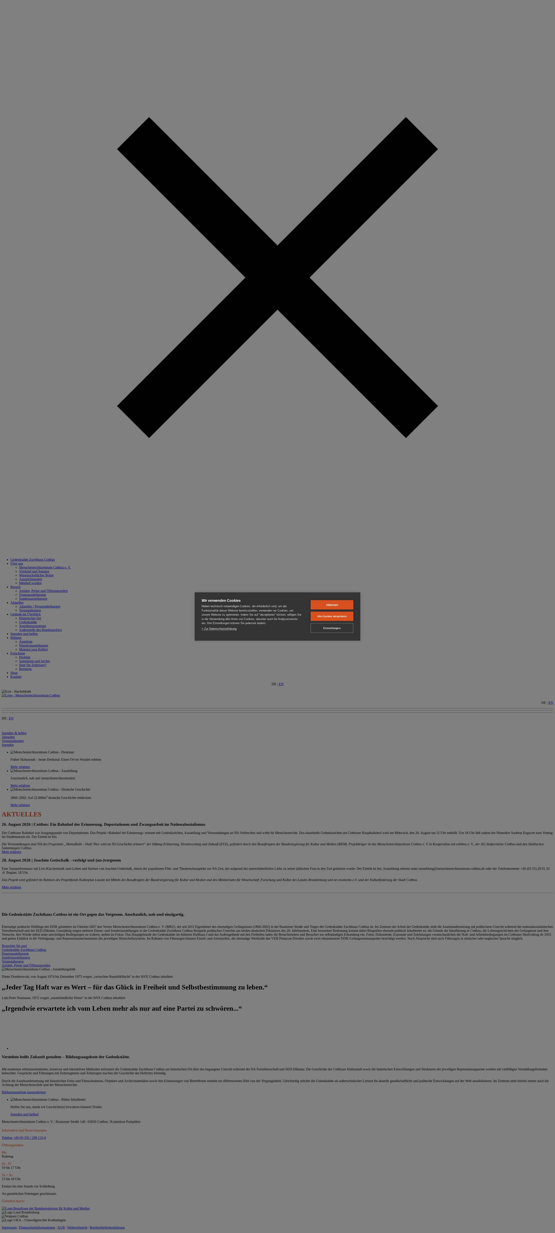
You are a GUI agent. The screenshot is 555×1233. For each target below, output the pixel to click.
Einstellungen (332, 628)
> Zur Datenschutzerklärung (219, 628)
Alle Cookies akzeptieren (332, 616)
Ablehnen (332, 604)
